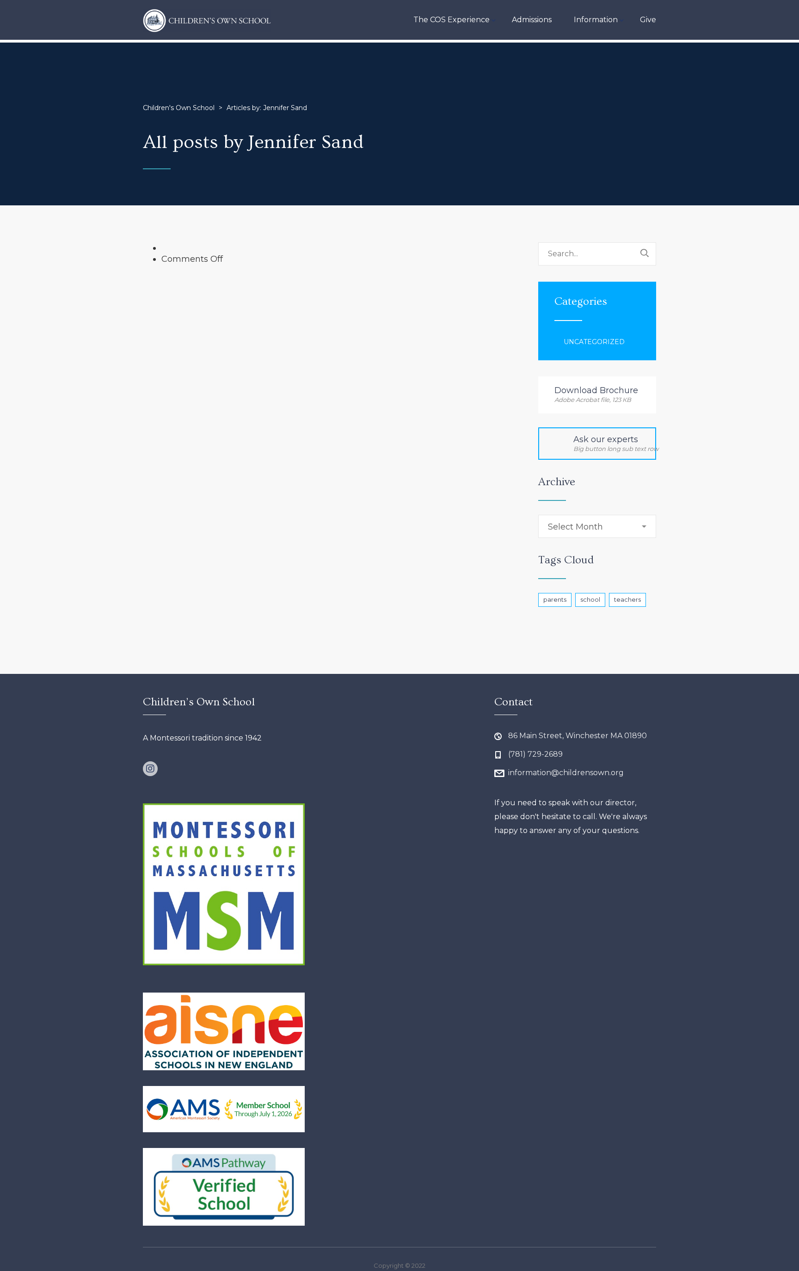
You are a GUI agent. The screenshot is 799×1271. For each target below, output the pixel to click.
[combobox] (597, 526)
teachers (627, 599)
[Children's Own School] (207, 20)
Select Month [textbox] (575, 527)
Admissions (532, 19)
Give (648, 19)
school (590, 599)
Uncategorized (594, 342)
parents (554, 599)
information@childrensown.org (566, 772)
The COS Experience (451, 19)
